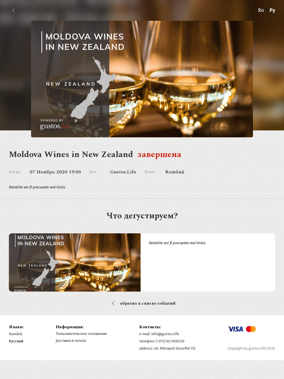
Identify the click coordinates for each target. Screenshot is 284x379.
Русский (16, 341)
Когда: (15, 172)
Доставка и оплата (71, 340)
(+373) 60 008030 (170, 341)
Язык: (149, 172)
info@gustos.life (165, 334)
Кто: (93, 172)
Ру (272, 10)
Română (15, 334)
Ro (261, 10)
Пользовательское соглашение (81, 334)
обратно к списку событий (148, 303)
